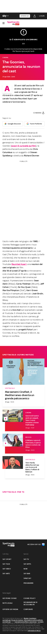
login (41, 16)
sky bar (27, 573)
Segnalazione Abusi (34, 630)
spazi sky (27, 578)
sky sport (7, 559)
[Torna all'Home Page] (13, 23)
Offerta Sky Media (10, 609)
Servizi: (26, 554)
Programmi (28, 583)
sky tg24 (6, 564)
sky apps (27, 564)
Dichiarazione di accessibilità (30, 603)
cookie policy (30, 598)
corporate (28, 609)
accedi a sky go (34, 544)
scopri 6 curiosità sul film (23, 146)
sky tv (26, 559)
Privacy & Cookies (17, 620)
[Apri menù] (4, 23)
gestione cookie (10, 598)
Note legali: (7, 593)
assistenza (33, 622)
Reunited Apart (19, 264)
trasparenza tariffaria (22, 622)
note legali (7, 603)
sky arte (6, 573)
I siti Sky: (6, 554)
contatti (40, 622)
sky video (7, 569)
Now (26, 569)
